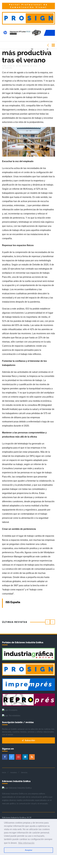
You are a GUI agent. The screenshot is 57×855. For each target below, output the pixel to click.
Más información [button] (26, 843)
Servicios (24, 772)
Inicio (4, 772)
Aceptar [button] (28, 850)
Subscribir (29, 740)
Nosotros (13, 772)
